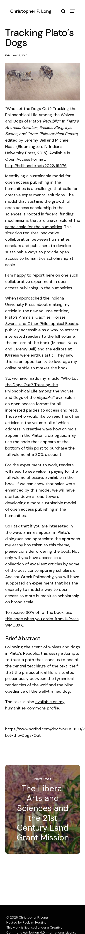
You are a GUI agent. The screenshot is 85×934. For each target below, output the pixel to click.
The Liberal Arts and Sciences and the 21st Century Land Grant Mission (42, 809)
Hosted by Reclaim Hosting (26, 922)
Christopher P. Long (30, 11)
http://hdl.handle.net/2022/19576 (36, 165)
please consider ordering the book (37, 551)
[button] (72, 11)
